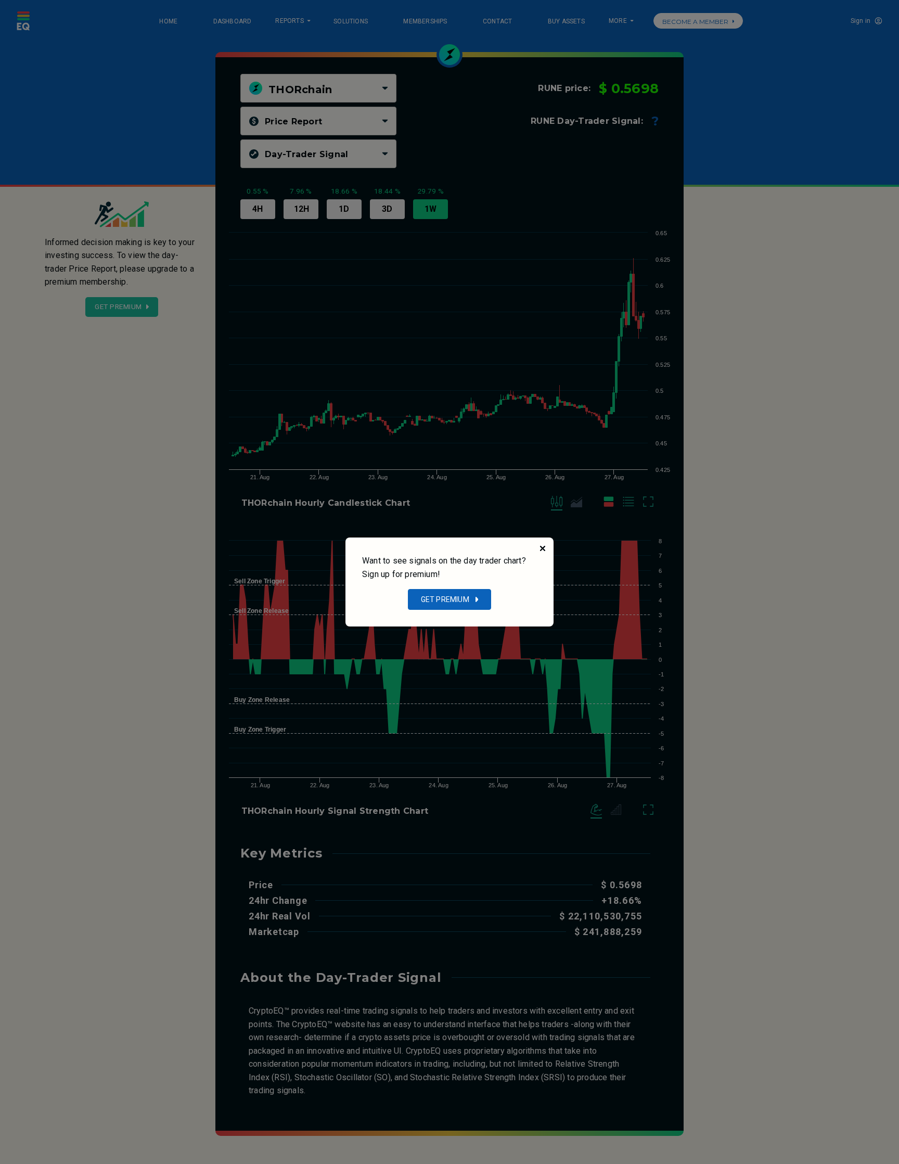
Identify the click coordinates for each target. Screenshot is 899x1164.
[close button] (542, 548)
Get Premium (445, 599)
